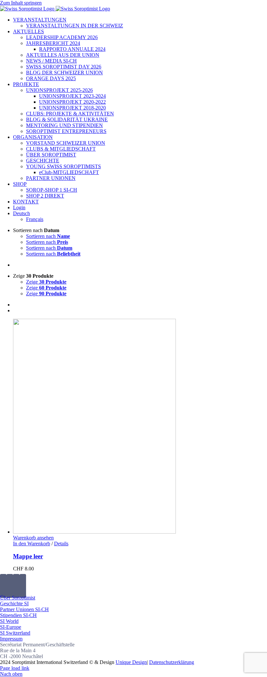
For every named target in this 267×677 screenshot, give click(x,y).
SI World (9, 621)
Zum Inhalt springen (21, 3)
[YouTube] (10, 586)
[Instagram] (16, 586)
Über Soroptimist (17, 597)
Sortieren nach (48, 236)
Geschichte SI (14, 603)
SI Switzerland (15, 633)
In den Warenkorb (31, 543)
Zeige (46, 282)
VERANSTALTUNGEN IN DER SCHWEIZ (74, 25)
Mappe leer (28, 556)
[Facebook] (3, 586)
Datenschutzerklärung (171, 662)
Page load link (14, 668)
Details (61, 543)
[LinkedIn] (23, 586)
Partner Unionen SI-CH (24, 609)
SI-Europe (10, 627)
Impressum (11, 638)
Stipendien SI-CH (18, 615)
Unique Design (131, 662)
